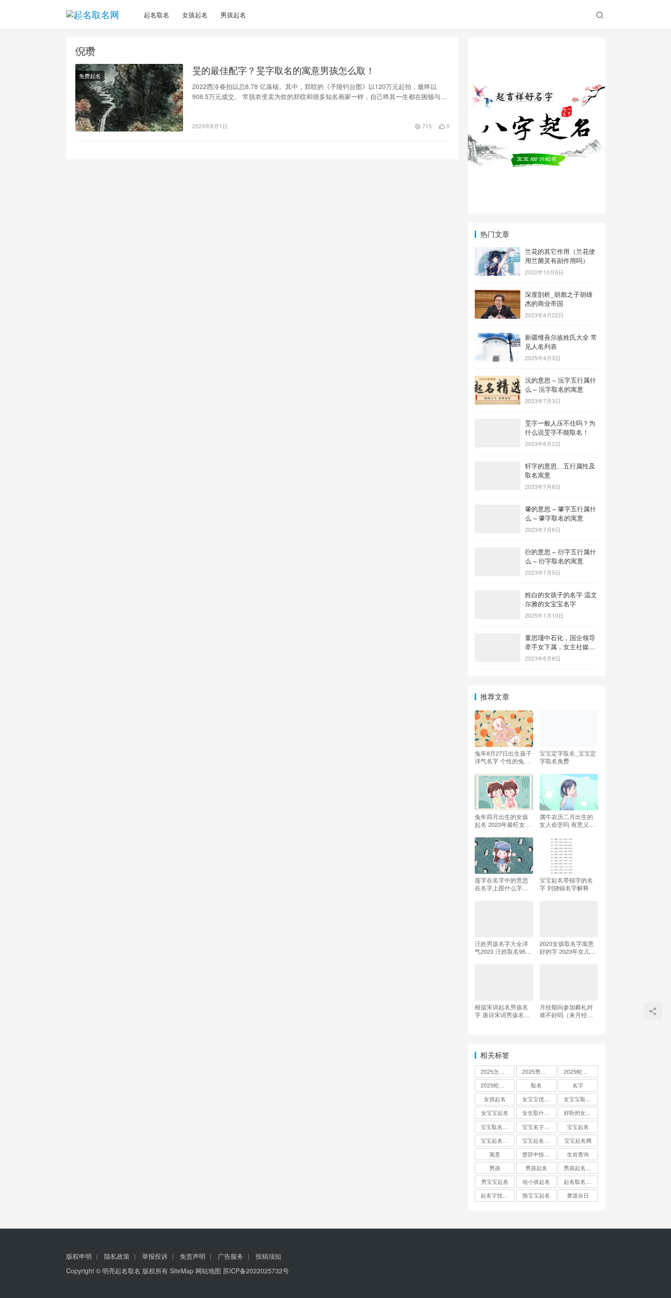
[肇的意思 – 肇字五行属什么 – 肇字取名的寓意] (497, 509)
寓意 (494, 1154)
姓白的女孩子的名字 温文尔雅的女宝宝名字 (561, 599)
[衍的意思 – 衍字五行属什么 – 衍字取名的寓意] (497, 552)
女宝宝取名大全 (581, 1099)
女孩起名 (195, 14)
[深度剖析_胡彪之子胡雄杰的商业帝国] (497, 295)
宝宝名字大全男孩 (539, 1126)
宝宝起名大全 (538, 1140)
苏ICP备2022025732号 (256, 1270)
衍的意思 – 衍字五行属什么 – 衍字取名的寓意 (560, 556)
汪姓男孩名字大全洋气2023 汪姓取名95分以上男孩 (503, 947)
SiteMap (182, 1270)
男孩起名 (233, 14)
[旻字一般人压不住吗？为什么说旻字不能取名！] (497, 423)
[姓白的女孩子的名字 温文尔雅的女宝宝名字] (497, 595)
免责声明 (192, 1256)
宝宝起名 (578, 1126)
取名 (536, 1085)
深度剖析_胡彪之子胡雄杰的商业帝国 (558, 298)
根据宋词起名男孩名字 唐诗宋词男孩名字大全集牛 (502, 1011)
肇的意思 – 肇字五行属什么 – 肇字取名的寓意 (560, 513)
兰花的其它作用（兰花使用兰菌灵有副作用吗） (560, 256)
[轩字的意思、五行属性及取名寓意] (497, 466)
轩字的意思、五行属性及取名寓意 (560, 470)
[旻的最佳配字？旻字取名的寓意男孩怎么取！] (129, 97)
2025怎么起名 (497, 1071)
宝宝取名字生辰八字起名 (497, 1126)
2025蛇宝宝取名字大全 (497, 1085)
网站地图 (208, 1270)
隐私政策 (117, 1256)
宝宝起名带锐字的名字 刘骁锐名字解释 (566, 884)
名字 (577, 1085)
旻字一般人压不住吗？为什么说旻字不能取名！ (560, 427)
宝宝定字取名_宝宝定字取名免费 (568, 757)
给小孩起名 (536, 1181)
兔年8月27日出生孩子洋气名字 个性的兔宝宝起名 (503, 757)
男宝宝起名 (494, 1181)
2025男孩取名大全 (539, 1071)
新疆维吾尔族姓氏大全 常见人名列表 (561, 341)
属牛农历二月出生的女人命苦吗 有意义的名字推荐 (567, 820)
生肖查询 (578, 1154)
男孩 (494, 1168)
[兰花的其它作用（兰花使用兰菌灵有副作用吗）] (497, 252)
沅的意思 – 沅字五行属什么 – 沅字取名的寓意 (560, 384)
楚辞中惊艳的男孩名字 (539, 1154)
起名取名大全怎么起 (581, 1181)
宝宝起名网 (578, 1140)
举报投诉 (155, 1256)
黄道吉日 (578, 1195)
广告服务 (230, 1256)
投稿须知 (268, 1256)
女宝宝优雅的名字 (539, 1099)
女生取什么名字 (539, 1112)
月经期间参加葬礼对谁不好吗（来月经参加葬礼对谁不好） (566, 1011)
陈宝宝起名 (536, 1195)
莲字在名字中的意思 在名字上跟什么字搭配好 (501, 884)
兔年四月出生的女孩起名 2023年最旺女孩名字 (503, 820)
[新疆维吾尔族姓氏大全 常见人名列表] (497, 337)
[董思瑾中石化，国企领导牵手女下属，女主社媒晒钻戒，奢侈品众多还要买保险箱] (497, 638)
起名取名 (156, 14)
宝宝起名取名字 (497, 1140)
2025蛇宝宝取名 (581, 1071)
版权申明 (79, 1256)
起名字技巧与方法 (497, 1195)
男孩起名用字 (580, 1168)
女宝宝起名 (494, 1112)
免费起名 (90, 75)
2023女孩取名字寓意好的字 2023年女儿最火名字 (568, 947)
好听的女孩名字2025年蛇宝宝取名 (581, 1112)
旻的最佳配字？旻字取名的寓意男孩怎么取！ (283, 70)
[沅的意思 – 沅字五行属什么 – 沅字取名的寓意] (497, 380)
